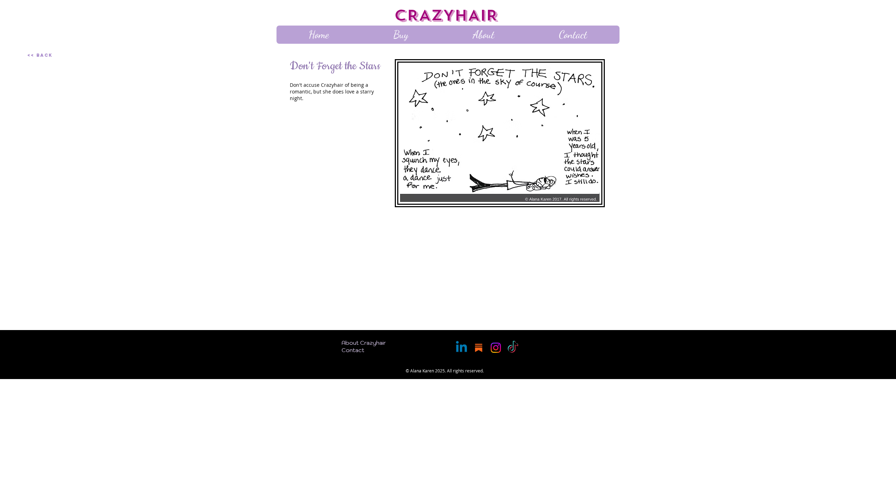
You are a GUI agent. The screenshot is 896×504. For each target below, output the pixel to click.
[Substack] (478, 348)
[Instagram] (496, 348)
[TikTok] (513, 348)
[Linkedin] (461, 348)
